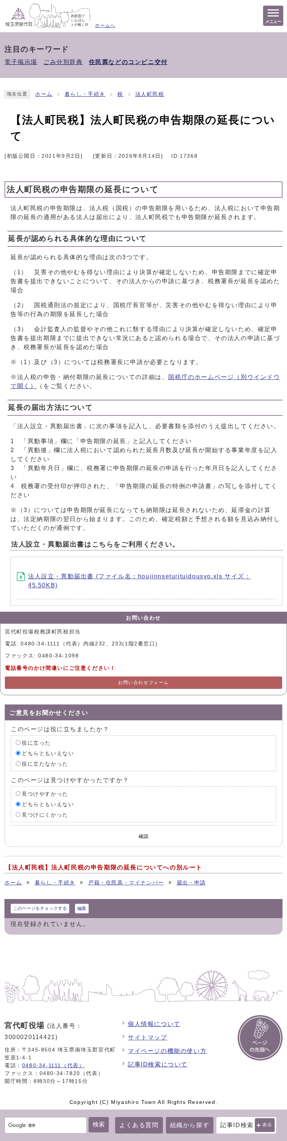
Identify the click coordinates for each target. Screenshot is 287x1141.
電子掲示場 (20, 62)
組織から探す (190, 1125)
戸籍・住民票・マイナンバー (126, 883)
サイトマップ (147, 1037)
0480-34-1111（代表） (53, 1065)
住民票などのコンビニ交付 (128, 62)
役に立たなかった (45, 763)
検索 (99, 1124)
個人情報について (154, 1024)
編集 (81, 908)
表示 (267, 1125)
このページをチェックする (40, 908)
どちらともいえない (48, 753)
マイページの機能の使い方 (167, 1051)
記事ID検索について (158, 1064)
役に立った (36, 742)
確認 (143, 836)
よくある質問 (139, 1125)
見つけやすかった (45, 793)
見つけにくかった (45, 814)
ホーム (44, 94)
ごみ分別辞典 (63, 62)
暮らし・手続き (85, 94)
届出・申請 (191, 883)
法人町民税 (149, 94)
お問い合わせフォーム (143, 682)
